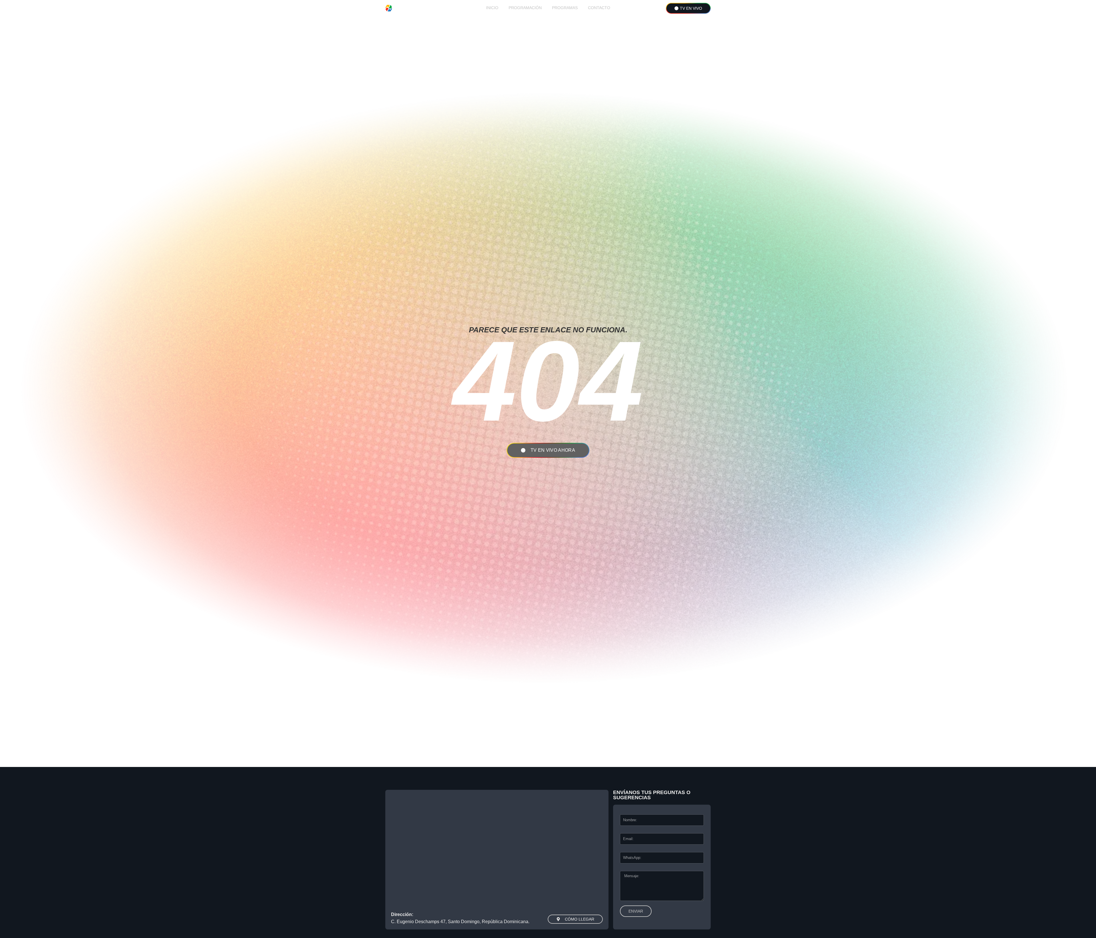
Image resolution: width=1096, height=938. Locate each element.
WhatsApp (627, 850)
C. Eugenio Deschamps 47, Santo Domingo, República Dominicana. (460, 921)
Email (623, 831)
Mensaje (625, 869)
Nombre (625, 813)
